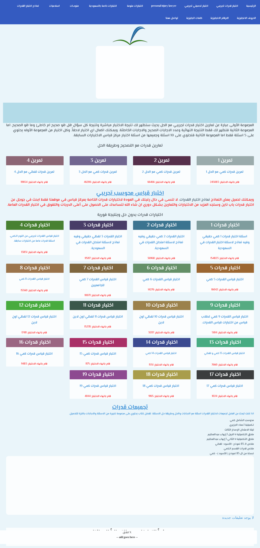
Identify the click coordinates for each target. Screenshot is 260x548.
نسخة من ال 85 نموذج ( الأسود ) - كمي (232, 454)
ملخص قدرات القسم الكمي (239, 449)
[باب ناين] (130, 36)
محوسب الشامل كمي (242, 420)
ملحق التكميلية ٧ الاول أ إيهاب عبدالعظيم (231, 435)
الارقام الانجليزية (219, 18)
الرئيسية (251, 6)
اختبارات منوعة (135, 6)
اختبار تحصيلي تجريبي (196, 6)
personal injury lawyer (163, 6)
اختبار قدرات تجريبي (227, 6)
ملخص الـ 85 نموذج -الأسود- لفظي (234, 444)
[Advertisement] (130, 72)
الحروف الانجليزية (246, 18)
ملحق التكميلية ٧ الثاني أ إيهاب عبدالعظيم (230, 439)
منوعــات (74, 6)
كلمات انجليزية (194, 18)
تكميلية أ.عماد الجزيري (241, 425)
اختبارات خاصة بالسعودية (103, 6)
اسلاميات (54, 6)
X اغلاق (127, 533)
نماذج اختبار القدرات (28, 6)
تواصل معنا (172, 18)
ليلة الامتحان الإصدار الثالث (239, 430)
